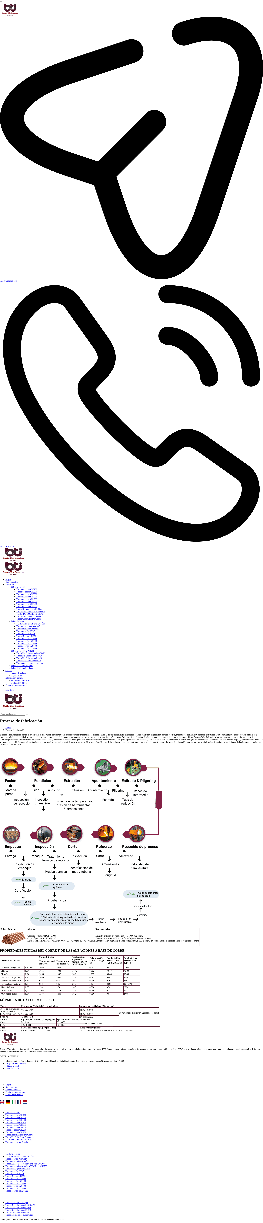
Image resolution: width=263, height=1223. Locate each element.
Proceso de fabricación (21, 680)
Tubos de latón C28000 (26, 646)
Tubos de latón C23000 (26, 638)
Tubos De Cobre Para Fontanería (30, 611)
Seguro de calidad (18, 673)
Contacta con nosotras (15, 685)
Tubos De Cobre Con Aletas (28, 616)
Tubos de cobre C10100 (26, 589)
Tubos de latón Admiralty (22, 665)
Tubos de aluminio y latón (22, 668)
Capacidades (16, 675)
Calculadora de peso (19, 683)
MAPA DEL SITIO (14, 1094)
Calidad (8, 670)
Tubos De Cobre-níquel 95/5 (28, 660)
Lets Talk (9, 690)
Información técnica (14, 678)
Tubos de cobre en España (16, 1142)
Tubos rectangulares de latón (28, 626)
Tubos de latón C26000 (26, 641)
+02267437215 (12, 1068)
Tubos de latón (17, 621)
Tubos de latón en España (16, 1191)
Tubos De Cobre (18, 587)
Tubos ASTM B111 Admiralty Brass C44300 (25, 1164)
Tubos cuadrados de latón (27, 628)
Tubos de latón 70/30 (25, 633)
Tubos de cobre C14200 (26, 606)
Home (8, 727)
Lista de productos (13, 1089)
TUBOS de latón (12, 1154)
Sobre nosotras (11, 582)
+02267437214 (12, 1066)
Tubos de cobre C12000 (26, 601)
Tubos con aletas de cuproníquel (30, 663)
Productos (9, 584)
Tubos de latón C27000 (26, 643)
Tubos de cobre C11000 (26, 599)
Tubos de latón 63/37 (25, 631)
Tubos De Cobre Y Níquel (22, 651)
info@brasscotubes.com (15, 1063)
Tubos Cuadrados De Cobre (28, 619)
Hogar (8, 579)
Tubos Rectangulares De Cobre (30, 609)
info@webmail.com (8, 281)
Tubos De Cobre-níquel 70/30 (29, 656)
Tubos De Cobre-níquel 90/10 (29, 658)
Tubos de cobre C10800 (26, 597)
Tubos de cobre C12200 (26, 604)
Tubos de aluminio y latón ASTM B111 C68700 (26, 1166)
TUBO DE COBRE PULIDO (29, 614)
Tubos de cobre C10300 (26, 594)
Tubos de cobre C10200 (26, 592)
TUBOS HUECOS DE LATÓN (30, 624)
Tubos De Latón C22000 (27, 636)
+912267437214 (7, 546)
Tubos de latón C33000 (26, 648)
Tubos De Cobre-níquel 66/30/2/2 (31, 653)
